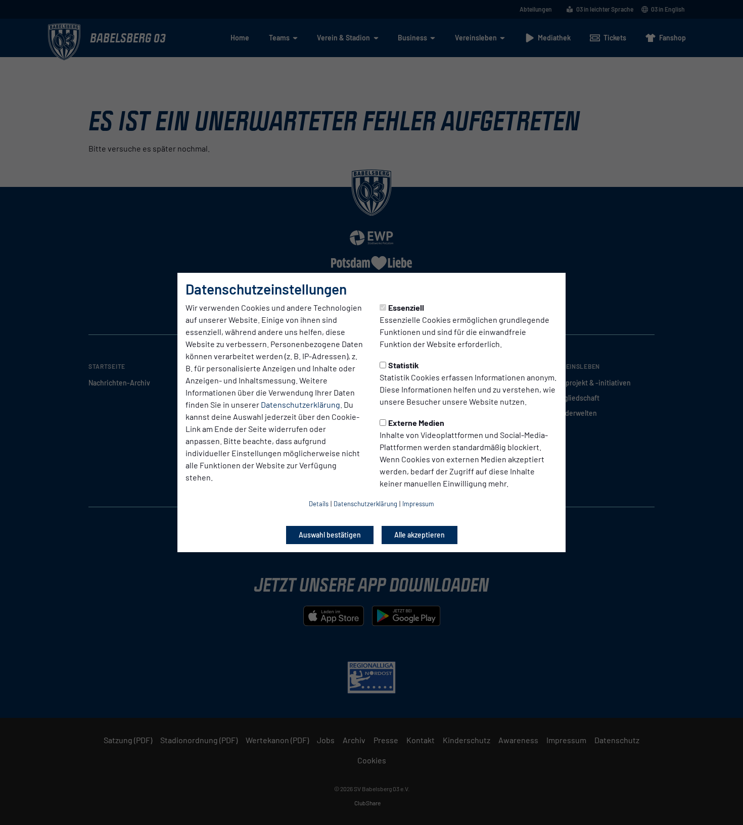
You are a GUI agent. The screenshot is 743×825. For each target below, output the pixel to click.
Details (319, 504)
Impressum (418, 504)
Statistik (403, 365)
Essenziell (406, 307)
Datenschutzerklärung (300, 404)
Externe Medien (416, 422)
